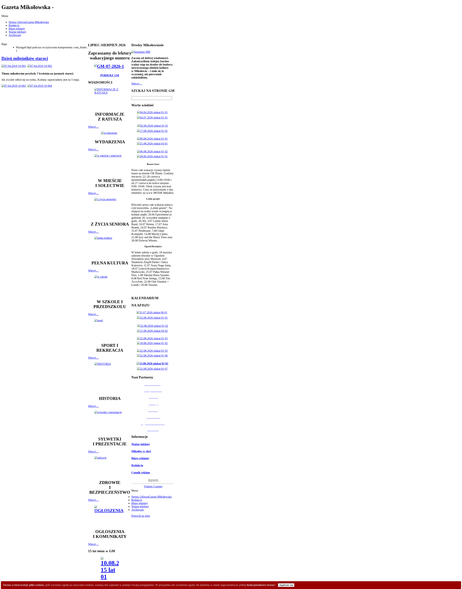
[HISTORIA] (109, 377)
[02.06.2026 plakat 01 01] (153, 125)
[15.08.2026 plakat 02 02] (153, 363)
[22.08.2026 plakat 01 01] (153, 317)
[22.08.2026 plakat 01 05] (153, 350)
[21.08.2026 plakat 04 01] (153, 143)
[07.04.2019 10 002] (40, 65)
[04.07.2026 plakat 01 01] (153, 117)
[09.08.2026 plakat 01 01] (153, 138)
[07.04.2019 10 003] (14, 85)
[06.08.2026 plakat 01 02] (153, 151)
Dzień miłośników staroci (24, 58)
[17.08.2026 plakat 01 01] (153, 130)
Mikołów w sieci (141, 451)
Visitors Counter (153, 486)
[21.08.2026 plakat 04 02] (153, 330)
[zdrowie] (109, 466)
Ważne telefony (140, 444)
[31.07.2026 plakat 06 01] (153, 312)
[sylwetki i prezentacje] (109, 422)
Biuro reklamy (140, 458)
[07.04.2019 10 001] (14, 65)
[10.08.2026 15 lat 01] (109, 569)
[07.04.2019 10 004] (40, 85)
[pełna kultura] (109, 246)
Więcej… (93, 126)
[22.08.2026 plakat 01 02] (153, 325)
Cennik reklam (140, 472)
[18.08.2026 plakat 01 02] (153, 343)
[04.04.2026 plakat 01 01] (153, 112)
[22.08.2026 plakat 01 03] (153, 338)
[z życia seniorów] (109, 208)
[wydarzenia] (110, 132)
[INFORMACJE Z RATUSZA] (109, 98)
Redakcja (137, 465)
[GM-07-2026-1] (109, 66)
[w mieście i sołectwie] (109, 164)
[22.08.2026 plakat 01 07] (153, 368)
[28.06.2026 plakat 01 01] (153, 156)
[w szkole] (109, 285)
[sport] (109, 329)
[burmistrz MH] (140, 51)
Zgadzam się (286, 585)
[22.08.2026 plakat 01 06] (153, 355)
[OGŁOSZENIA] (109, 515)
